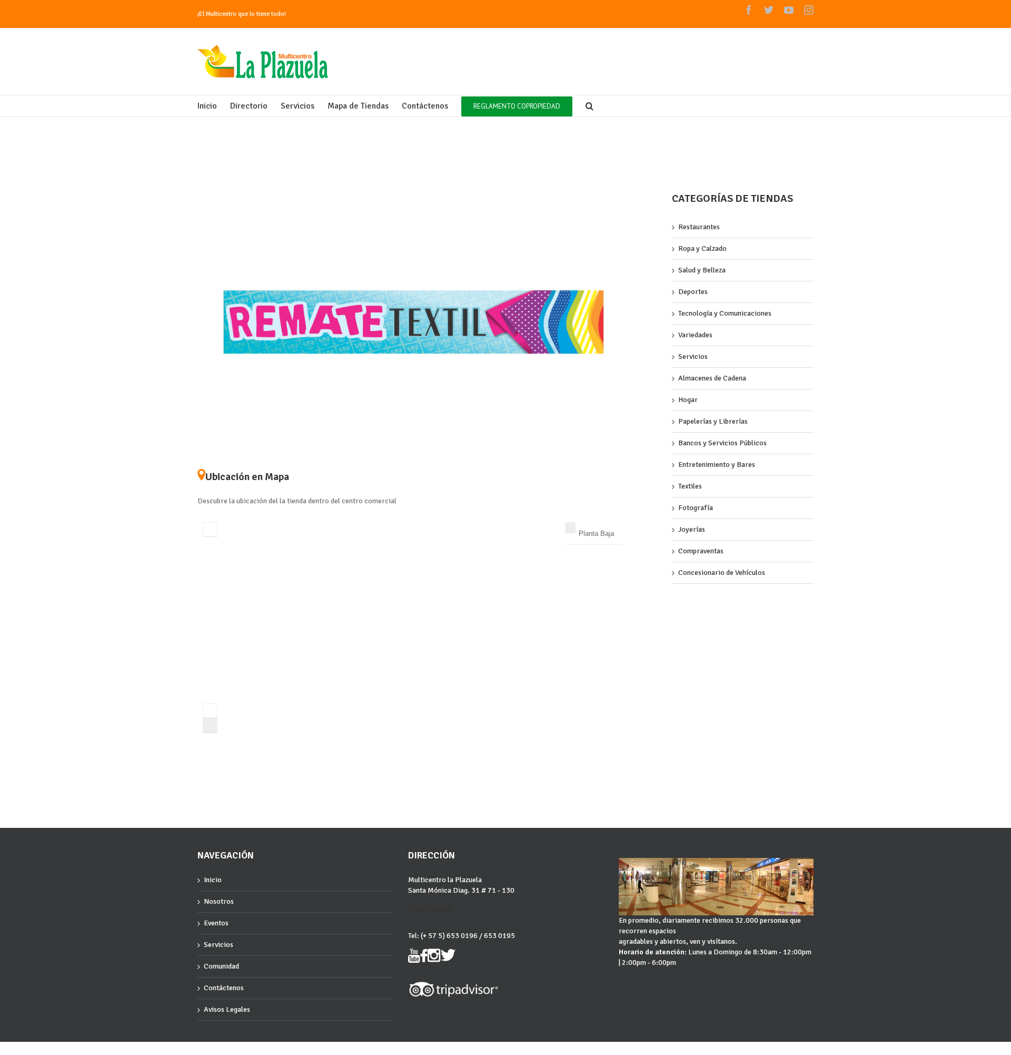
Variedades (695, 334)
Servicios (693, 356)
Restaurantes (699, 226)
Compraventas (700, 550)
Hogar (688, 399)
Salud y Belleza (702, 270)
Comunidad (221, 966)
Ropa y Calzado (702, 248)
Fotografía (695, 507)
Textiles (690, 486)
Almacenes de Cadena (712, 378)
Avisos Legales (227, 1009)
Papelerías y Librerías (713, 421)
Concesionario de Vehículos (721, 572)
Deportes (693, 291)
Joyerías (691, 529)
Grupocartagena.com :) (226, 1051)
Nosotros (219, 901)
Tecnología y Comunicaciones (724, 313)
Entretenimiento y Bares (716, 464)
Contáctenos (224, 987)
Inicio (213, 879)
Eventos (216, 923)
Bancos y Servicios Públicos (722, 442)
